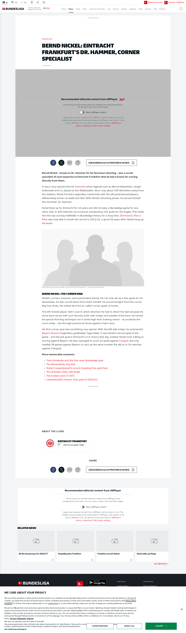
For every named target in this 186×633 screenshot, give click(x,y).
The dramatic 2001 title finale (63, 372)
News (71, 8)
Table (78, 8)
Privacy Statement (150, 586)
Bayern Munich (50, 333)
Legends (132, 8)
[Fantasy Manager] (166, 2)
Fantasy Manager (176, 2)
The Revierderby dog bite (60, 364)
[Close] (182, 609)
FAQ (155, 8)
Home (63, 8)
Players (162, 8)
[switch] (82, 112)
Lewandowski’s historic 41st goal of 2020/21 (71, 380)
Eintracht (80, 187)
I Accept (159, 626)
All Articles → (161, 563)
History (116, 8)
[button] (180, 9)
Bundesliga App (155, 2)
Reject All (129, 626)
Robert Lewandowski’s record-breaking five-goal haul (77, 368)
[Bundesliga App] (145, 2)
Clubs (84, 8)
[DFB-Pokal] (32, 2)
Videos (124, 8)
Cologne (123, 341)
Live (109, 8)
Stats (140, 8)
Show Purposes (100, 626)
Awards (148, 8)
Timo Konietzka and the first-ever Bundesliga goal (74, 360)
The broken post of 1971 (60, 376)
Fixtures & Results (97, 8)
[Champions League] (37, 2)
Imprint (30, 619)
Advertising (121, 581)
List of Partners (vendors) (15, 629)
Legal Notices (148, 581)
